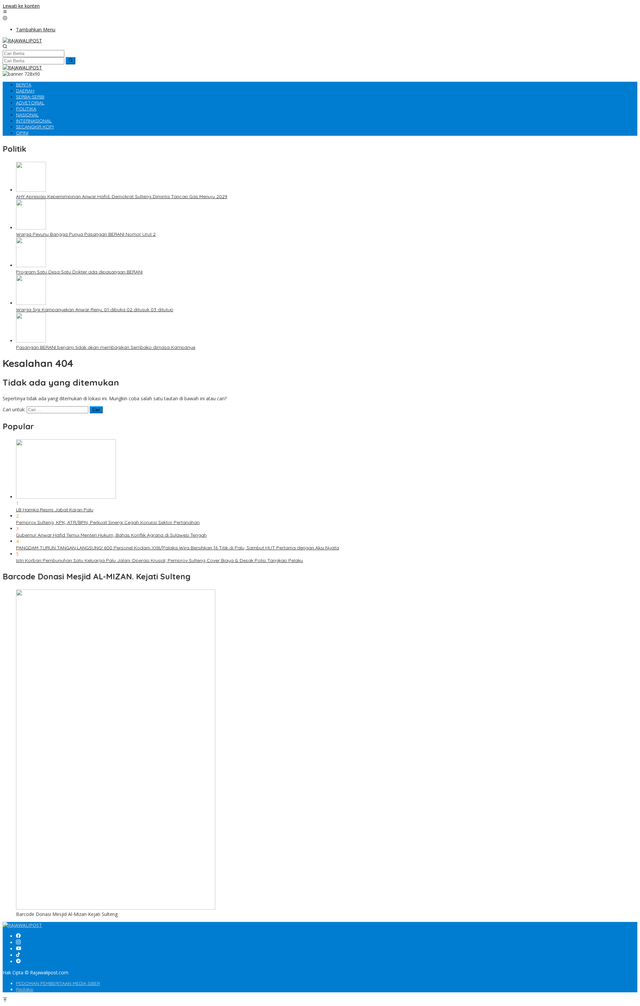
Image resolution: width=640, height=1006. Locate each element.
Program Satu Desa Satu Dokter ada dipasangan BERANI (79, 272)
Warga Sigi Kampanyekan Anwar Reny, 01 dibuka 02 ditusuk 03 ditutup (94, 310)
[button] (70, 60)
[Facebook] (18, 936)
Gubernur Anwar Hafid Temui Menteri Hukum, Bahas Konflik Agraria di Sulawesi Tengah (111, 535)
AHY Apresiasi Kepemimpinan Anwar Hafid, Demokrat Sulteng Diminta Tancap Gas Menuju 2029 (121, 196)
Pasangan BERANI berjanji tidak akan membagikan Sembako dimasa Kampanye (105, 347)
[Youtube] (18, 949)
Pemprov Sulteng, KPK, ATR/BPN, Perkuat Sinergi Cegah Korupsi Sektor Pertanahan (108, 522)
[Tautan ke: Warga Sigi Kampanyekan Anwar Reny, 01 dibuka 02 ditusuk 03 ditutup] (31, 303)
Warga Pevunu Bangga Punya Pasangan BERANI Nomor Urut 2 (86, 234)
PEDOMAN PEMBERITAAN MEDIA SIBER (58, 983)
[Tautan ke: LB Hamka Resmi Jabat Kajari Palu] (66, 497)
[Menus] (5, 12)
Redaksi (24, 989)
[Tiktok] (18, 955)
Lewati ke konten (21, 6)
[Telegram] (18, 961)
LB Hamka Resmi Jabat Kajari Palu (54, 510)
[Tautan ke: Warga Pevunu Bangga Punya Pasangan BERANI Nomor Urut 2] (31, 227)
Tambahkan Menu (35, 29)
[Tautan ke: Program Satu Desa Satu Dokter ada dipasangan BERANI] (31, 265)
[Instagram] (18, 942)
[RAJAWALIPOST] (22, 40)
